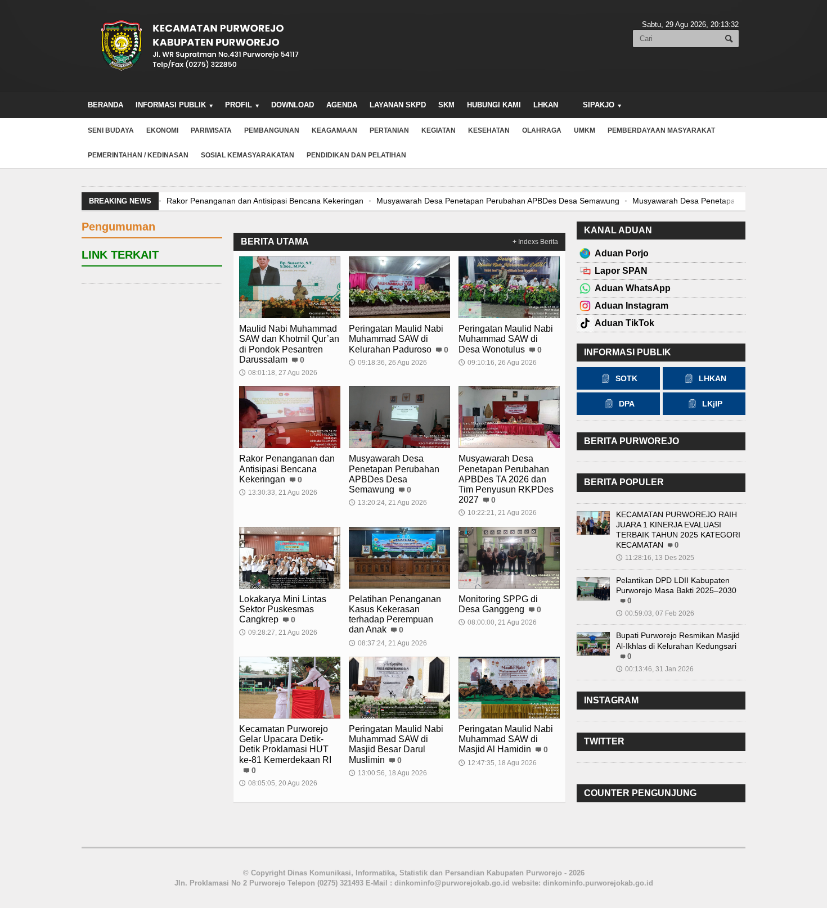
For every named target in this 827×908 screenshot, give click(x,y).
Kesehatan (489, 130)
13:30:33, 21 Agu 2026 (278, 492)
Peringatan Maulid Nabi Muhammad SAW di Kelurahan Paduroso (396, 339)
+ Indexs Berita (535, 242)
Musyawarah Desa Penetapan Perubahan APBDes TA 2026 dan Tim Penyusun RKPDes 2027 (506, 479)
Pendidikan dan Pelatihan (356, 155)
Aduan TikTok (624, 323)
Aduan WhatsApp (633, 288)
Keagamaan (334, 130)
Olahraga (541, 130)
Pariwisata (211, 130)
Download (292, 105)
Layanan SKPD (398, 105)
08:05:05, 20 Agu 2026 (278, 783)
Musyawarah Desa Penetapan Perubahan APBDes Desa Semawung (497, 200)
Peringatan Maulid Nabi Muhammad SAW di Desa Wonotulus (506, 339)
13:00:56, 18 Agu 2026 (388, 773)
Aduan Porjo (622, 253)
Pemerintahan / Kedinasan (138, 155)
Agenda (341, 105)
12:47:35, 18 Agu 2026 (498, 763)
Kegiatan (438, 130)
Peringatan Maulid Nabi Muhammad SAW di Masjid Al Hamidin (506, 739)
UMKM (584, 130)
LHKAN (545, 105)
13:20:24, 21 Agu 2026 (388, 503)
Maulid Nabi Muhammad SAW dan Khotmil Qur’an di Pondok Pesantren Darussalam (289, 344)
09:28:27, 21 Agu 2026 (278, 632)
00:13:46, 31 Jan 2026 (655, 669)
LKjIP (712, 403)
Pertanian (389, 130)
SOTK (626, 378)
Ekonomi (162, 130)
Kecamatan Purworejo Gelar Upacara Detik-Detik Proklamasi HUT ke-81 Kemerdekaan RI (285, 744)
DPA (627, 403)
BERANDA (105, 105)
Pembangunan (271, 130)
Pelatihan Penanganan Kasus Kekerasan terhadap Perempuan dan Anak (395, 614)
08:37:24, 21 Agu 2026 (388, 643)
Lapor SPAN (621, 270)
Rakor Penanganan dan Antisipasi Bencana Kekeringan (264, 200)
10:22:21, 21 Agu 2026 (498, 513)
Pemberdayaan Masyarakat (661, 130)
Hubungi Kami (494, 105)
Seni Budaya (111, 130)
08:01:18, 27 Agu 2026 (278, 373)
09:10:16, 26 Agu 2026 (498, 363)
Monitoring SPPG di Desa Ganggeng (498, 604)
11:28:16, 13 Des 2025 (655, 558)
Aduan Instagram (631, 305)
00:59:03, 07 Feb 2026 (655, 613)
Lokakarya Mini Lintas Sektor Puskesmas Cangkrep (282, 609)
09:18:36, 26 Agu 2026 (388, 363)
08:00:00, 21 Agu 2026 (498, 622)
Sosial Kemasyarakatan (247, 155)
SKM (446, 105)
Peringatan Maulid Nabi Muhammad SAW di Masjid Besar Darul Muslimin (396, 744)
